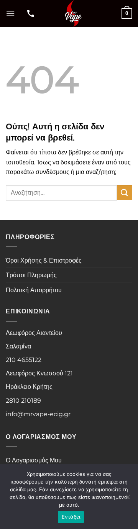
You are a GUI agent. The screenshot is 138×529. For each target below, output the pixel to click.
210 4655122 (23, 359)
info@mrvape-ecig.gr (38, 414)
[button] (10, 13)
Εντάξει (71, 517)
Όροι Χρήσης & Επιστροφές (44, 260)
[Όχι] (127, 499)
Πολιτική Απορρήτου (34, 290)
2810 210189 (23, 400)
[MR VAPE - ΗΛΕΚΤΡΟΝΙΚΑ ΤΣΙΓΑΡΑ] (73, 13)
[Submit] (124, 192)
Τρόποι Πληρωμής (31, 275)
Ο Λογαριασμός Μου (34, 460)
